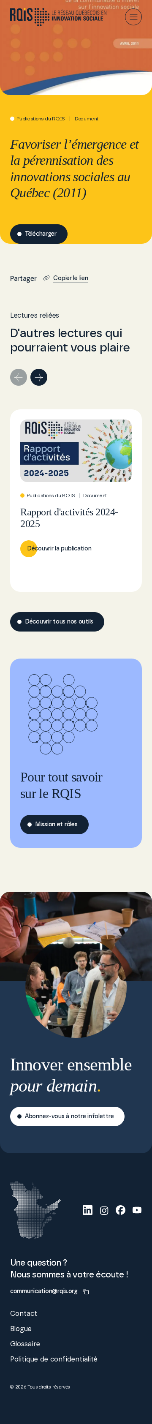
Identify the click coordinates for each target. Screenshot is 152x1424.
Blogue (21, 1329)
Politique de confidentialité (54, 1359)
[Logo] (58, 17)
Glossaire (25, 1344)
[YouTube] (137, 1210)
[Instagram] (104, 1210)
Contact (23, 1313)
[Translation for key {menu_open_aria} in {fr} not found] (133, 16)
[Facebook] (120, 1210)
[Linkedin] (87, 1210)
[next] (38, 377)
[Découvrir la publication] (76, 500)
